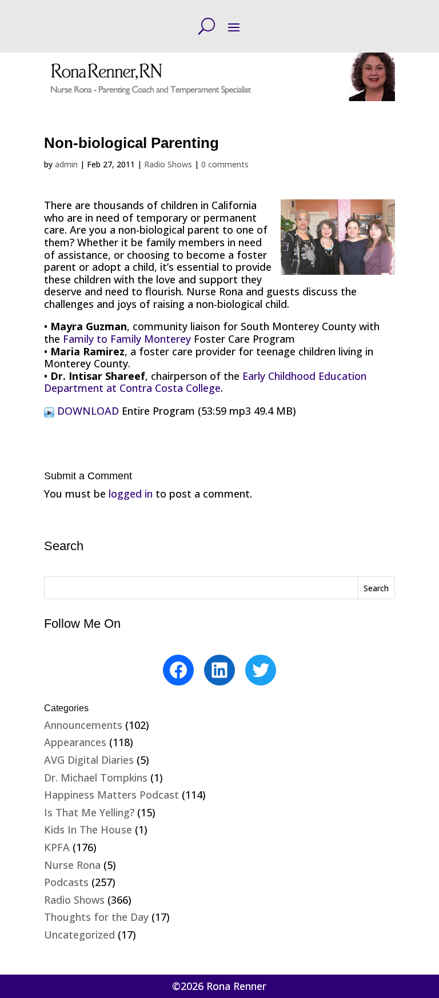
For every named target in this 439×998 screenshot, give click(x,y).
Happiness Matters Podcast (111, 794)
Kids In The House (88, 829)
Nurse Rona (72, 865)
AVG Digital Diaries (89, 760)
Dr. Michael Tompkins (95, 777)
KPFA (57, 847)
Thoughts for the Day (96, 917)
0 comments (225, 164)
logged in (131, 493)
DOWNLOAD (88, 411)
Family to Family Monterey (127, 339)
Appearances (75, 742)
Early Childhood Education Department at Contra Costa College (205, 382)
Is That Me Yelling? (89, 812)
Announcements (83, 725)
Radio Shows (168, 164)
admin (66, 164)
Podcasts (66, 882)
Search (376, 588)
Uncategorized (79, 934)
